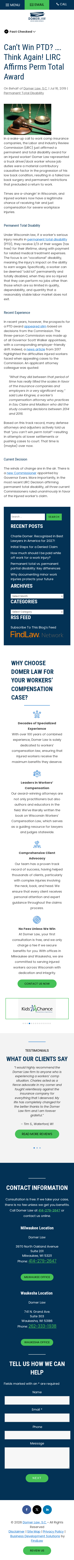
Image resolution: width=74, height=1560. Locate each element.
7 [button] (35, 1023)
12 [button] (46, 1023)
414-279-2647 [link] (49, 1210)
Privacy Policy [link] (53, 1531)
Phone (37, 1427)
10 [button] (42, 1023)
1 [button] (23, 1023)
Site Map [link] (33, 1531)
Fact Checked (21, 31)
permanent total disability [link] (47, 239)
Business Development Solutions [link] (35, 1536)
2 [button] (25, 1023)
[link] (37, 22)
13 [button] (48, 1023)
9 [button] (39, 1023)
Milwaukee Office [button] (37, 1277)
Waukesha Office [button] (37, 1342)
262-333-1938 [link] (42, 1326)
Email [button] (39, 4)
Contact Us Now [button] (37, 984)
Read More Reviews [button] (37, 1134)
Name (37, 1392)
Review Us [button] (37, 1551)
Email (37, 1409)
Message (37, 1443)
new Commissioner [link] (21, 473)
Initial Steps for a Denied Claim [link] (34, 547)
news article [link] (36, 349)
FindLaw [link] (37, 1541)
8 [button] (37, 1023)
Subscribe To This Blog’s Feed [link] (33, 627)
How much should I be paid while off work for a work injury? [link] (36, 555)
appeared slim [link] (35, 326)
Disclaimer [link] (17, 1531)
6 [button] (33, 1023)
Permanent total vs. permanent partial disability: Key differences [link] (35, 566)
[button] (12, 4)
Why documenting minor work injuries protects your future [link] (34, 576)
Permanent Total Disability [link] (24, 93)
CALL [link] (61, 4)
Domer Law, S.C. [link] (35, 88)
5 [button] (31, 1023)
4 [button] (29, 1023)
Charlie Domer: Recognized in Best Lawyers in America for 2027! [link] (37, 538)
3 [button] (27, 1023)
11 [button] (44, 1023)
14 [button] (50, 1023)
